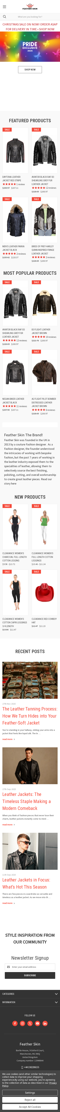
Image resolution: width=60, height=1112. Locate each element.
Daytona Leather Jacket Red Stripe (11, 178)
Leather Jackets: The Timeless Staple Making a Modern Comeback (26, 801)
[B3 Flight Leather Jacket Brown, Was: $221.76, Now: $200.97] (44, 303)
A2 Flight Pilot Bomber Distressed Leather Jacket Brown (44, 402)
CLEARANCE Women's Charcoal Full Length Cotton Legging (14, 557)
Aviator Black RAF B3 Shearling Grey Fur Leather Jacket (43, 180)
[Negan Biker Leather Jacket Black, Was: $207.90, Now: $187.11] (15, 372)
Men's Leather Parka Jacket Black (13, 248)
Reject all (30, 1100)
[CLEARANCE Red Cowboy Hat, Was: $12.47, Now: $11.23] (44, 592)
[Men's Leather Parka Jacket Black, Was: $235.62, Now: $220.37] (15, 220)
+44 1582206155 (31, 1067)
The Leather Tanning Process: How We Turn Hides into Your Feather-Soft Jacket (29, 716)
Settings (30, 1092)
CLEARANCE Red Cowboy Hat (44, 621)
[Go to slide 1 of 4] (55, 67)
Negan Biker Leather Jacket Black (13, 400)
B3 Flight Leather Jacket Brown (41, 331)
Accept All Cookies (30, 1107)
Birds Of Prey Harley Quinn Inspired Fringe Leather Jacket (43, 250)
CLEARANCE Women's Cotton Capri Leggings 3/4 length (14, 623)
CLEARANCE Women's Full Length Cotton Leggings (42, 557)
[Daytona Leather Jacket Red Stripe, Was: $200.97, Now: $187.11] (15, 150)
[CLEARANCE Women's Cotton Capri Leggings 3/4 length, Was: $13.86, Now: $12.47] (15, 592)
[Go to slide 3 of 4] (5, 67)
